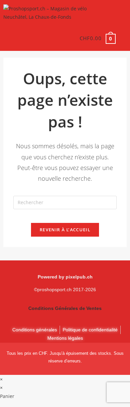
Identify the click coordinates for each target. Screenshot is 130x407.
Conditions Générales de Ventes (65, 308)
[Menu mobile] (122, 38)
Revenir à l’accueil (65, 230)
